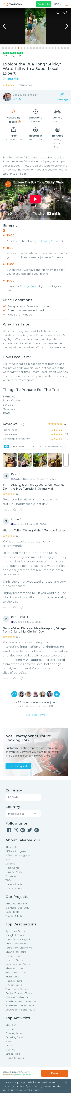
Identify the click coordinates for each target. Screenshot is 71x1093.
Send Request (18, 766)
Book (55, 1073)
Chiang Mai (48, 241)
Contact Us (44, 4)
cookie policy (32, 1089)
